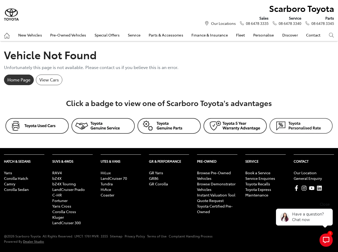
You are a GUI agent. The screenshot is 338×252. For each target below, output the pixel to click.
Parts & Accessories (166, 35)
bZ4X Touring (64, 183)
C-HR (57, 195)
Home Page (18, 80)
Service (134, 35)
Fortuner (60, 200)
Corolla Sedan (16, 189)
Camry (9, 183)
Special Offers (107, 35)
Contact (313, 35)
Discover (290, 35)
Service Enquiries (260, 178)
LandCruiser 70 (114, 178)
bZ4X (57, 178)
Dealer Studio (33, 241)
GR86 (153, 178)
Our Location (305, 172)
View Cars (49, 80)
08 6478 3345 (322, 23)
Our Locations (223, 23)
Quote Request (210, 200)
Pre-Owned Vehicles (68, 35)
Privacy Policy (135, 236)
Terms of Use (157, 236)
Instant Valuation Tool (216, 195)
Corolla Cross (64, 211)
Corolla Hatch (16, 178)
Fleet (240, 35)
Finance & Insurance (209, 35)
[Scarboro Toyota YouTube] (313, 188)
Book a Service (257, 172)
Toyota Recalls (257, 183)
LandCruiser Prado (68, 189)
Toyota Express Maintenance (258, 192)
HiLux (106, 172)
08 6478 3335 (257, 23)
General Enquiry (308, 178)
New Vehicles (30, 35)
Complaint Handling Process (191, 236)
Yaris (8, 172)
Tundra (107, 183)
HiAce (106, 189)
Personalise (263, 35)
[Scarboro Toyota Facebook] (297, 188)
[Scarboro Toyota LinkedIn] (320, 188)
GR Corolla (158, 183)
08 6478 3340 (290, 23)
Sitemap (116, 236)
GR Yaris (156, 172)
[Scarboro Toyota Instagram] (305, 188)
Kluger (58, 217)
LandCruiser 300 (66, 222)
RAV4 (57, 172)
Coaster (107, 195)
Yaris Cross (61, 206)
